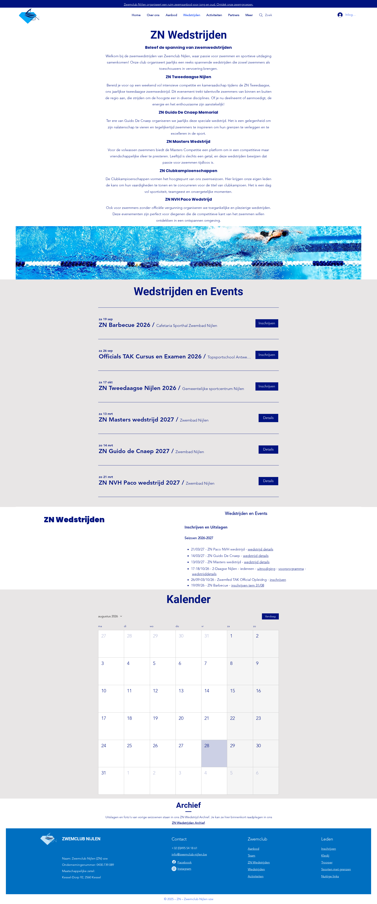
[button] (124, 325)
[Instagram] (174, 868)
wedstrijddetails (204, 574)
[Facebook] (174, 862)
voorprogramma (291, 569)
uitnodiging (266, 569)
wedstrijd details (260, 549)
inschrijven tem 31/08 (247, 585)
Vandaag (270, 616)
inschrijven (278, 580)
